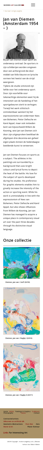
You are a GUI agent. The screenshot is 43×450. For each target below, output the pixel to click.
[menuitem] (32, 4)
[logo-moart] (17, 4)
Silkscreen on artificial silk (13, 421)
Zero (38, 424)
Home (5, 411)
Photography (8, 413)
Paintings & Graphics (23, 411)
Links (5, 432)
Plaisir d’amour (34, 427)
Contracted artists (10, 419)
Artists (11, 411)
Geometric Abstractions (13, 424)
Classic (23, 413)
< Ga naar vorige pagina (12, 11)
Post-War (29, 424)
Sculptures (36, 411)
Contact (37, 413)
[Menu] (32, 4)
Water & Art (8, 427)
